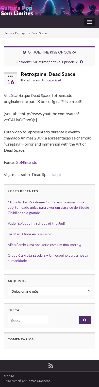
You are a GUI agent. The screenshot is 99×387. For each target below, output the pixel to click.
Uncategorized (51, 80)
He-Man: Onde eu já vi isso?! (30, 234)
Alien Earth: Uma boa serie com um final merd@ (44, 244)
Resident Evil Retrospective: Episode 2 (47, 62)
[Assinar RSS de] (50, 364)
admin (30, 80)
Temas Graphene (39, 381)
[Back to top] (87, 375)
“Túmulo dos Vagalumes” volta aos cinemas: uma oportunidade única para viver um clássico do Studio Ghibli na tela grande (48, 207)
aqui (57, 174)
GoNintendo (26, 162)
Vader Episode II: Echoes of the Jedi (36, 223)
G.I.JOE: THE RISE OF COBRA (52, 52)
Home (8, 33)
